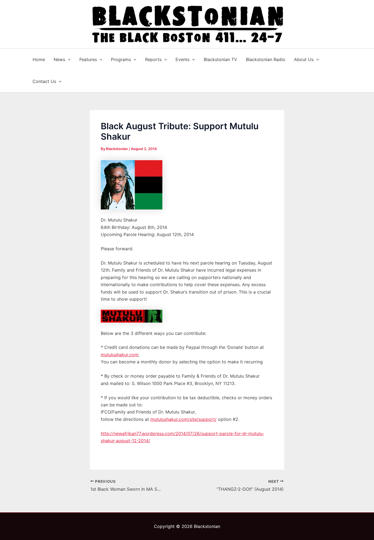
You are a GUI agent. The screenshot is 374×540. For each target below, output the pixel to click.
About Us (303, 59)
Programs (121, 59)
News (59, 59)
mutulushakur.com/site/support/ (183, 419)
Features (88, 59)
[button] (68, 59)
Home (39, 59)
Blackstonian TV (220, 59)
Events (182, 59)
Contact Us (44, 81)
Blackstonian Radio (265, 59)
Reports (153, 59)
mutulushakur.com (119, 354)
